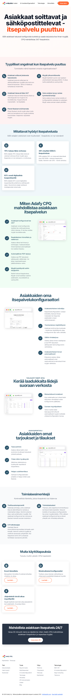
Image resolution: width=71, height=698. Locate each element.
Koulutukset (5, 672)
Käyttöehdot (5, 660)
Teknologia (41, 3)
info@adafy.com (46, 694)
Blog (20, 685)
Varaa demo (63, 3)
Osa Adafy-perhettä (57, 694)
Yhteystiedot (40, 670)
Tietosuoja (12, 660)
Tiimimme (39, 668)
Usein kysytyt (5, 670)
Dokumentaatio (6, 668)
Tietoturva (57, 675)
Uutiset (21, 682)
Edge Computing (58, 672)
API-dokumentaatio (24, 680)
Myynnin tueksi (12, 3)
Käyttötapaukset (23, 670)
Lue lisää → (10, 580)
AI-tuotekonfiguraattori (27, 3)
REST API (56, 668)
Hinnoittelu (50, 3)
